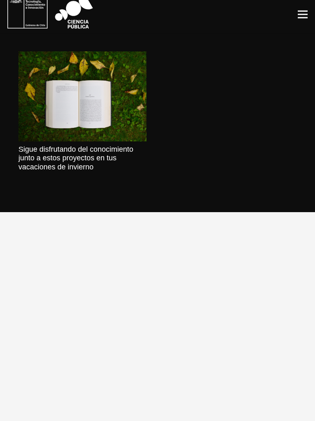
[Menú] (303, 14)
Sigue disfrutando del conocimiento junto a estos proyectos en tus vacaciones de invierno (75, 158)
